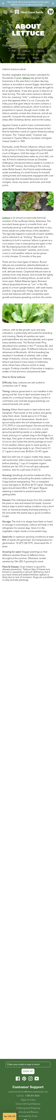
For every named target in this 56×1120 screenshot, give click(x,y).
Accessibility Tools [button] (28, 1116)
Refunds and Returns (28, 1112)
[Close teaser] (17, 1112)
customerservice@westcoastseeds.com (28, 1091)
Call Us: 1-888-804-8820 (28, 1095)
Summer (21, 58)
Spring (40, 51)
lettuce (26, 78)
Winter (36, 58)
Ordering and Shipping (28, 1108)
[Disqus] (28, 622)
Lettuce (26, 51)
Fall (14, 51)
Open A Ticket (28, 1099)
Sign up (28, 1071)
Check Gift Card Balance (28, 1104)
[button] (50, 11)
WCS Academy (20, 45)
